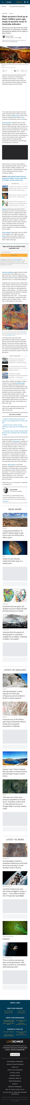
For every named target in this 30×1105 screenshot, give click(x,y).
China (22, 117)
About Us (15, 1067)
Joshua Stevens (24, 332)
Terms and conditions (15, 1070)
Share (5, 70)
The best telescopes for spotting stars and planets (8, 1035)
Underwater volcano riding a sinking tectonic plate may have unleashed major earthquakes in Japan (15, 432)
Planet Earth (4, 13)
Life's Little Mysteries (8, 1011)
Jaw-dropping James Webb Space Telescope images (8, 1021)
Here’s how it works (13, 41)
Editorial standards (15, 1086)
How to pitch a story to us (15, 1089)
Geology (11, 13)
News (20, 37)
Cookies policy (15, 1075)
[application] (15, 152)
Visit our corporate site (18, 1049)
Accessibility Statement (15, 1061)
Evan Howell (10, 36)
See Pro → (19, 2)
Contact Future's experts (15, 1064)
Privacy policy (15, 1072)
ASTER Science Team (10, 335)
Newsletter (25, 70)
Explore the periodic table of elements (8, 1024)
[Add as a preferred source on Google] (15, 1054)
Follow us (18, 70)
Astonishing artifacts (21, 1012)
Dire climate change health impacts (17, 6)
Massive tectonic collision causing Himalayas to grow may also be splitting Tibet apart (14, 426)
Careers (15, 1084)
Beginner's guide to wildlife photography (21, 1032)
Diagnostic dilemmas (8, 1012)
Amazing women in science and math (21, 1021)
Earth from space (21, 1011)
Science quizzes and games (8, 1031)
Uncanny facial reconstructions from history (21, 1024)
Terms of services (17, 259)
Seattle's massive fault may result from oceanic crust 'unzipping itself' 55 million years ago (15, 420)
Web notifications (15, 1081)
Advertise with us (15, 1078)
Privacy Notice (18, 260)
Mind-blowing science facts (21, 1034)
